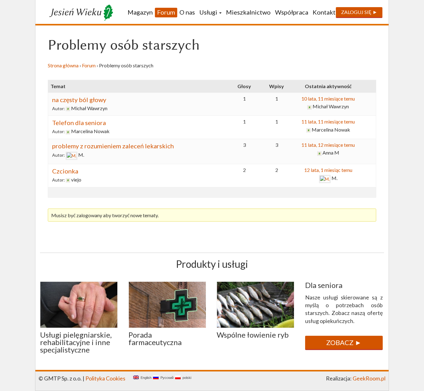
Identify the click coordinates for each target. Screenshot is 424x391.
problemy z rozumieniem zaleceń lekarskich (113, 146)
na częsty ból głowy (79, 99)
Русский (166, 378)
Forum (166, 12)
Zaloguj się (356, 12)
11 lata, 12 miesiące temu (328, 145)
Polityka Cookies (105, 378)
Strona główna (63, 65)
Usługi (209, 12)
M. (81, 155)
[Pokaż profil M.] (71, 155)
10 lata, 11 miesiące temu (328, 98)
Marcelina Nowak (90, 131)
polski (186, 378)
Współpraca (291, 12)
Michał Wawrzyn (89, 108)
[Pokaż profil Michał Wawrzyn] (68, 108)
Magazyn (140, 12)
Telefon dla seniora (79, 122)
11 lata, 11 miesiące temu (328, 121)
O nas (187, 12)
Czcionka (65, 171)
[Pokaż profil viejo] (68, 179)
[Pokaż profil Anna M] (319, 152)
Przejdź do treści (58, 31)
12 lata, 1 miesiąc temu (328, 170)
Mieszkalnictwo (248, 12)
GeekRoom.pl (369, 378)
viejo (76, 179)
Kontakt (324, 12)
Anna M (331, 152)
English (145, 378)
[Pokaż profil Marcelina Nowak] (68, 131)
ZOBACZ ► (344, 342)
